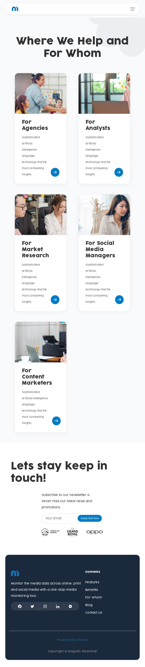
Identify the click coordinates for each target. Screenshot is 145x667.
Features (92, 582)
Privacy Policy (67, 640)
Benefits (91, 590)
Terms (83, 640)
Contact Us (93, 612)
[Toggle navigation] (132, 8)
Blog (89, 605)
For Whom (93, 597)
